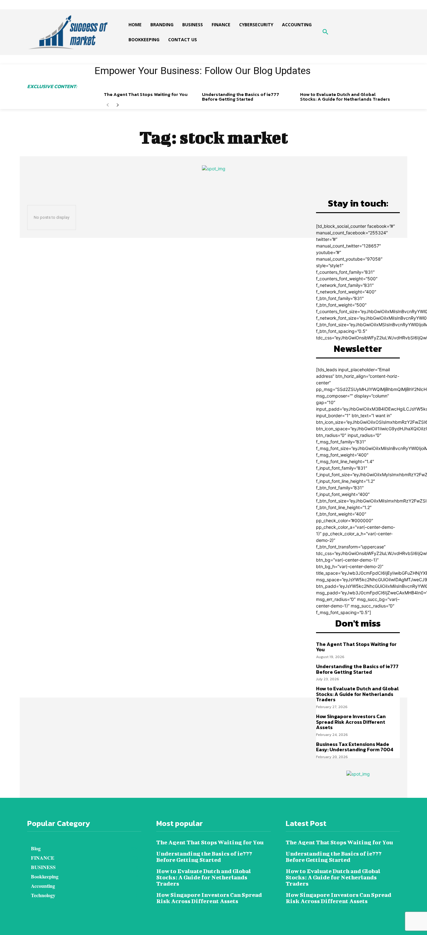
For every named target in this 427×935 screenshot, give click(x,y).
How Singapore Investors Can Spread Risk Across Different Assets (351, 721)
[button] (325, 32)
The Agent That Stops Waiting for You (146, 94)
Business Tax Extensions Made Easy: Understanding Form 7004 (354, 746)
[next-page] (118, 105)
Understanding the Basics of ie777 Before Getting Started (240, 96)
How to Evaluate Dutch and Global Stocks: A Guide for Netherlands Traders (345, 96)
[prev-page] (108, 105)
